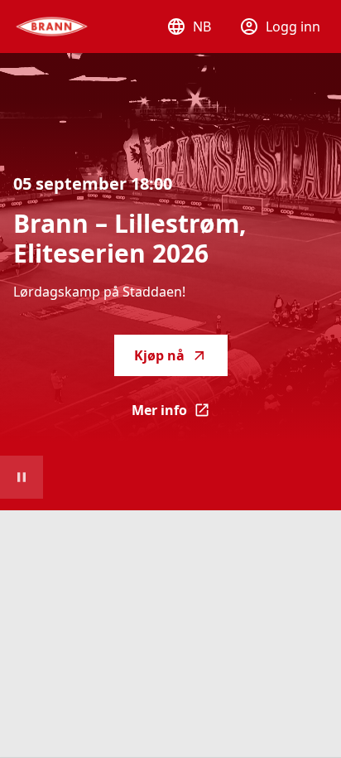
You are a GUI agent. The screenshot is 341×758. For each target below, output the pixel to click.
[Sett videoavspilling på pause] (21, 477)
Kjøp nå (159, 355)
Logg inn (293, 26)
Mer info (180, 415)
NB (202, 26)
